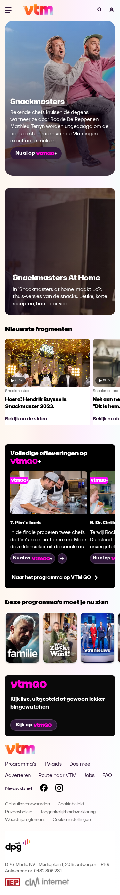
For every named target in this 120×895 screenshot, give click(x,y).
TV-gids (53, 764)
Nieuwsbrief (18, 788)
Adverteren (18, 775)
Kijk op (24, 725)
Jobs (89, 775)
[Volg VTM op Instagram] (59, 789)
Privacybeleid (18, 812)
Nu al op (25, 153)
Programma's (20, 764)
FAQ (107, 775)
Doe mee (79, 764)
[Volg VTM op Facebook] (44, 789)
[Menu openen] (9, 9)
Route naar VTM (57, 775)
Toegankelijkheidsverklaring (68, 812)
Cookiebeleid (71, 804)
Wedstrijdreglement (25, 819)
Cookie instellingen (72, 819)
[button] (111, 9)
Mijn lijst (62, 558)
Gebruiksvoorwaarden (27, 804)
